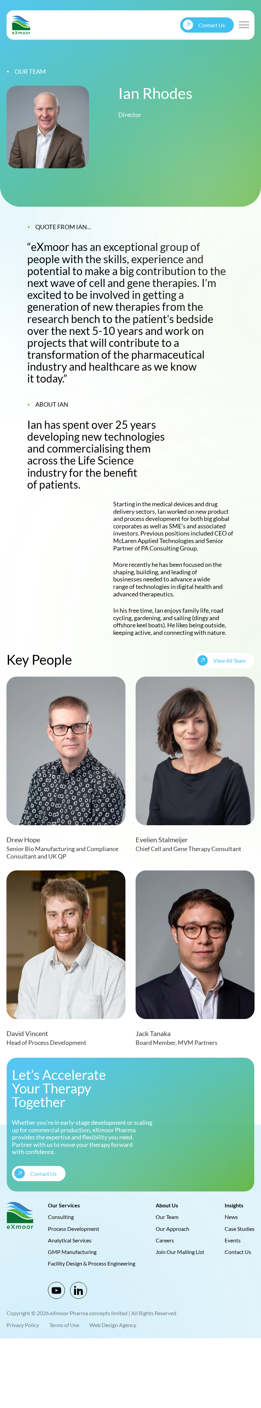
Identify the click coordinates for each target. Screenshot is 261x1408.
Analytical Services (69, 1240)
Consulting (61, 1217)
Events (233, 1240)
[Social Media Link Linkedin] (78, 1290)
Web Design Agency (112, 1325)
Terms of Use (64, 1325)
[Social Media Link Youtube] (56, 1290)
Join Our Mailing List (180, 1251)
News (231, 1217)
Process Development (73, 1228)
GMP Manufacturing (72, 1251)
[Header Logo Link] (21, 25)
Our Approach (172, 1228)
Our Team (167, 1217)
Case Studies (240, 1228)
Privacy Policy (22, 1325)
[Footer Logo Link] (20, 1215)
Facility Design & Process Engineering (91, 1263)
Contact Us (238, 1251)
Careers (165, 1240)
